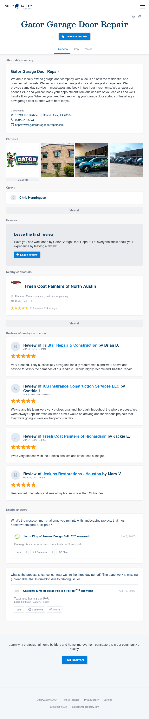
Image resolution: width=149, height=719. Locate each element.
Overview (62, 49)
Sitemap (108, 699)
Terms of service (70, 699)
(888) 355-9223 (58, 706)
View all (23, 179)
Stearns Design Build (56, 536)
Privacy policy (91, 699)
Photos (88, 49)
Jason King (30, 536)
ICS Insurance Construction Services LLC (81, 386)
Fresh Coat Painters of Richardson (75, 436)
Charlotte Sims (32, 591)
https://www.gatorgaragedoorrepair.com (39, 124)
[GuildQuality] (18, 7)
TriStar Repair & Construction (70, 345)
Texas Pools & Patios (61, 591)
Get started (74, 659)
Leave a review (76, 36)
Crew (76, 49)
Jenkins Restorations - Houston (72, 473)
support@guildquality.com (85, 706)
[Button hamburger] (142, 7)
